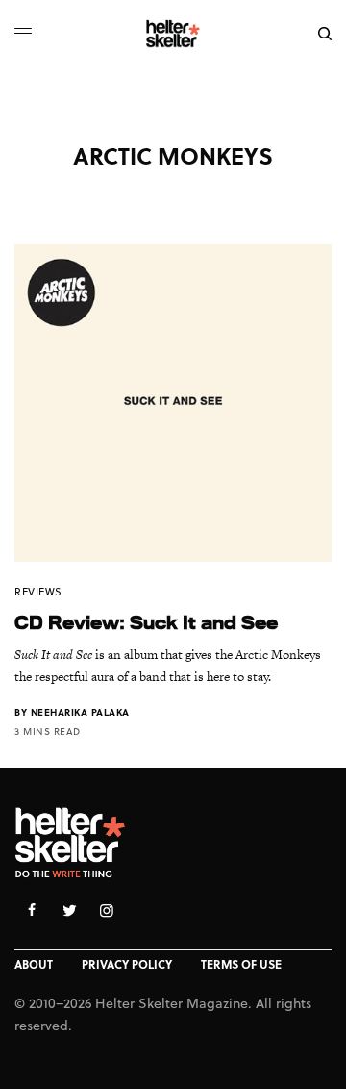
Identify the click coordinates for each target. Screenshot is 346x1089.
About (33, 964)
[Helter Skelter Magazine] (173, 33)
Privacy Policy (127, 964)
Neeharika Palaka (80, 712)
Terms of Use (241, 964)
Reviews (38, 591)
